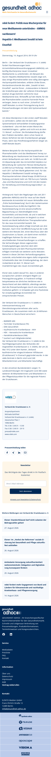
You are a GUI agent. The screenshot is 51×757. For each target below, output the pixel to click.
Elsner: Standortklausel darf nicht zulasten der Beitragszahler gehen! (25, 521)
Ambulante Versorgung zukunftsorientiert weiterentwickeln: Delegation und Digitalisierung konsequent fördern (24, 565)
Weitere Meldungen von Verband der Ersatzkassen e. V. (25, 513)
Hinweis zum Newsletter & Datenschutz (25, 499)
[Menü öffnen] (47, 12)
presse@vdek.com (12, 431)
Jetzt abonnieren (25, 491)
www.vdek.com (11, 434)
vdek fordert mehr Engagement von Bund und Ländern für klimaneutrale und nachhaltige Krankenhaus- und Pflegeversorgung (25, 587)
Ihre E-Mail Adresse (15, 483)
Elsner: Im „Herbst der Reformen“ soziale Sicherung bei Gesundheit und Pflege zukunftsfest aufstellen (24, 542)
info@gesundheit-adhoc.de (14, 709)
